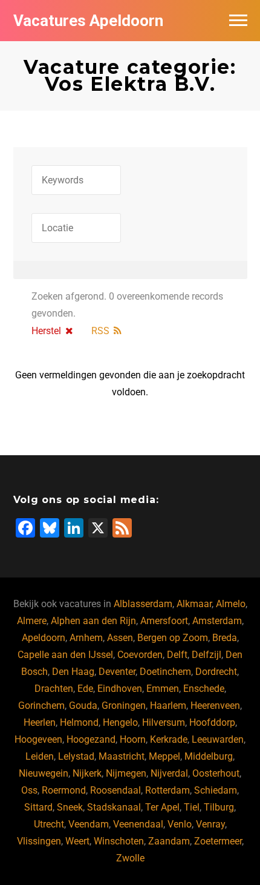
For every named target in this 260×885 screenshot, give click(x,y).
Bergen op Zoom (172, 637)
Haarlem (168, 705)
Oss (29, 790)
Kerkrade (168, 739)
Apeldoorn (43, 637)
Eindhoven (119, 688)
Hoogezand (91, 739)
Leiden (39, 756)
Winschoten (119, 841)
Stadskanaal (114, 807)
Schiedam (215, 790)
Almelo (230, 604)
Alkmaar (194, 604)
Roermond (64, 790)
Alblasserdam (143, 604)
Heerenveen (215, 705)
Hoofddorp (212, 722)
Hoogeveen (38, 739)
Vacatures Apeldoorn (88, 20)
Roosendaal (115, 790)
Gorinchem (41, 705)
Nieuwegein (43, 773)
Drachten (53, 688)
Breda (224, 637)
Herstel (46, 331)
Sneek (70, 807)
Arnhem (86, 637)
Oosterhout (215, 773)
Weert (77, 841)
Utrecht (49, 824)
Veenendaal (138, 824)
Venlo (179, 824)
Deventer (117, 671)
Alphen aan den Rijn (93, 621)
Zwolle (130, 858)
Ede (85, 688)
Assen (120, 637)
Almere (32, 621)
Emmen (162, 688)
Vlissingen (39, 841)
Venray (210, 824)
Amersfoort (164, 621)
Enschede (203, 688)
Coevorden (140, 654)
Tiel (192, 807)
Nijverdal (169, 773)
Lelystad (76, 756)
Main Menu (238, 21)
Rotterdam (167, 790)
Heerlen (40, 722)
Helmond (79, 722)
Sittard (38, 807)
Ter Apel (162, 807)
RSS (100, 331)
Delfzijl (206, 654)
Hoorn (133, 739)
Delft (177, 654)
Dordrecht (216, 671)
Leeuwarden (218, 739)
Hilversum (163, 722)
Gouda (83, 705)
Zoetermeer (218, 841)
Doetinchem (165, 671)
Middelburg (208, 756)
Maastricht (122, 756)
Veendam (88, 824)
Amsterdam (217, 621)
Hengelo (120, 722)
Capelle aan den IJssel (65, 654)
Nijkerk (87, 773)
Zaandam (169, 841)
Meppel (164, 756)
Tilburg (219, 807)
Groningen (124, 705)
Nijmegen (126, 773)
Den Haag (73, 671)
